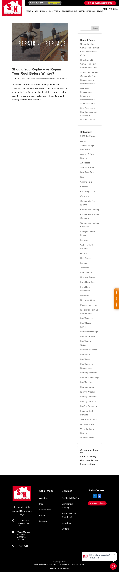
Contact (42, 516)
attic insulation (87, 168)
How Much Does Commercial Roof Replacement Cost (88, 64)
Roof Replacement (88, 373)
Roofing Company (88, 397)
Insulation (66, 523)
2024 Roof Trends (88, 136)
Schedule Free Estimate (100, 3)
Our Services (40, 11)
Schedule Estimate (97, 503)
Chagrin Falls (86, 182)
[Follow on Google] (99, 496)
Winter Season (61, 78)
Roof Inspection (87, 337)
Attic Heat (85, 163)
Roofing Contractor (89, 402)
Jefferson (84, 268)
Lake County (30, 78)
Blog (23, 78)
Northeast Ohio (87, 300)
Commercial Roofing (89, 210)
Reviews (100, 11)
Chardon (84, 187)
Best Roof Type (87, 172)
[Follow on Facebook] (95, 496)
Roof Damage (86, 318)
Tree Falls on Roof (88, 420)
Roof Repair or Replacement (45, 78)
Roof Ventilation (87, 387)
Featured (84, 240)
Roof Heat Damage (89, 332)
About (28, 11)
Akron (83, 141)
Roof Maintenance (88, 350)
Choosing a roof (87, 192)
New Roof (84, 295)
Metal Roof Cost (87, 282)
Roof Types (53, 11)
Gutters (83, 253)
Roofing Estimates (88, 406)
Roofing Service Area (87, 11)
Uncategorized (87, 424)
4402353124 (22, 546)
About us (43, 498)
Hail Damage (86, 258)
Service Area (45, 510)
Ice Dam (84, 263)
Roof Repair (85, 359)
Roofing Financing (69, 11)
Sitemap (53, 568)
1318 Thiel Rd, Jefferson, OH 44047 (23, 523)
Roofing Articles (87, 392)
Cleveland (84, 196)
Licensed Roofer (87, 277)
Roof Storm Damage (89, 378)
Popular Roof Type (88, 305)
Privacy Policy (63, 568)
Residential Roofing (70, 498)
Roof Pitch (85, 355)
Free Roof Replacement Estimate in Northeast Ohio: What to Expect (87, 96)
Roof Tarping (86, 382)
